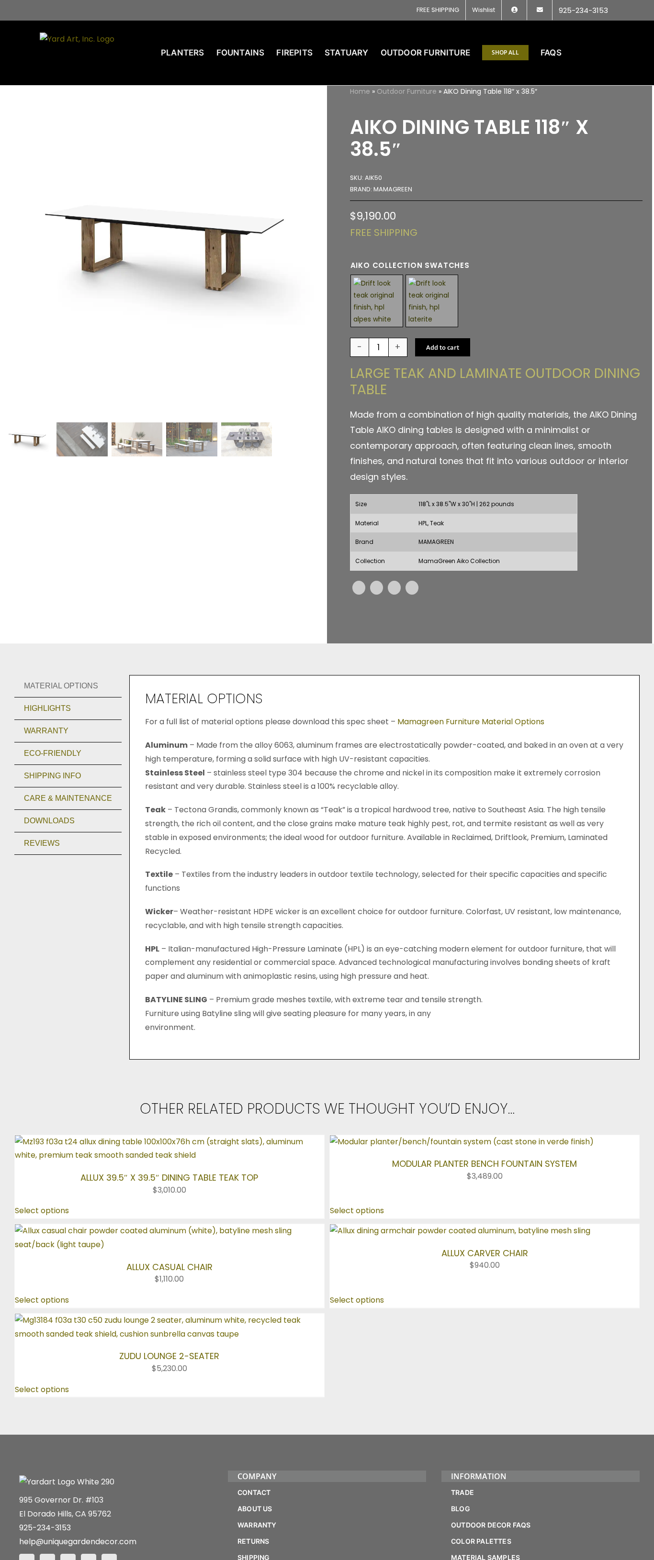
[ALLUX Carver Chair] (460, 1230)
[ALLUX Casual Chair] (169, 1230)
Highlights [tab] (47, 708)
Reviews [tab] (42, 843)
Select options (42, 1210)
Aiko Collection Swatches (410, 265)
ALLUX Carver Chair (484, 1253)
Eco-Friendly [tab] (52, 753)
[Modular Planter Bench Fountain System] (462, 1141)
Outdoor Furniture (407, 91)
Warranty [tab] (46, 731)
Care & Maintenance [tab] (68, 798)
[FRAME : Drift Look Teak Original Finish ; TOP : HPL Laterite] (432, 301)
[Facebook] (359, 587)
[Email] (412, 587)
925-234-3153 (45, 1527)
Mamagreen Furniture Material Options (470, 721)
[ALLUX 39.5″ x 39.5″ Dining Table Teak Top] (169, 1141)
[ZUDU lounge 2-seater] (169, 1320)
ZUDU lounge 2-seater (169, 1356)
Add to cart (442, 347)
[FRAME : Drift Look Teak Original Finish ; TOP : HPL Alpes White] (376, 301)
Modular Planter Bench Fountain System (484, 1164)
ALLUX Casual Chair (169, 1267)
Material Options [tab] (61, 686)
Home (360, 91)
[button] (599, 53)
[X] (376, 587)
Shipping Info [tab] (52, 776)
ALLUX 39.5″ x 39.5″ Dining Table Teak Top (169, 1178)
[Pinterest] (394, 587)
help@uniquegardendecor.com (77, 1541)
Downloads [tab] (49, 821)
